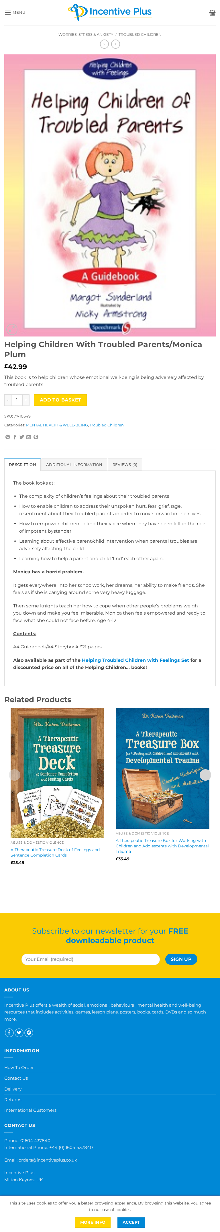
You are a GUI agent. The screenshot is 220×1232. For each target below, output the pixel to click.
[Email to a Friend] (28, 437)
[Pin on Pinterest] (36, 437)
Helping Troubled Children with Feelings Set (135, 660)
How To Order (19, 1067)
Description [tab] (22, 465)
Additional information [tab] (74, 465)
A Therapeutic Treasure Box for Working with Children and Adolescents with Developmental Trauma (162, 846)
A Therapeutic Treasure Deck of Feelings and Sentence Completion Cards (55, 852)
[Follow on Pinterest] (28, 1032)
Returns (12, 1099)
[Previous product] (115, 44)
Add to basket (60, 400)
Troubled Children (140, 34)
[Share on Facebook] (15, 437)
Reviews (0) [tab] (125, 465)
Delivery (12, 1089)
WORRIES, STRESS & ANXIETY (85, 34)
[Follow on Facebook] (9, 1032)
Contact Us (16, 1078)
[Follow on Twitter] (19, 1032)
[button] (14, 12)
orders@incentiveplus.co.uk (48, 1160)
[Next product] (104, 44)
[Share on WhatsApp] (7, 437)
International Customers (30, 1110)
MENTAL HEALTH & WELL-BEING (57, 425)
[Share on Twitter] (21, 437)
